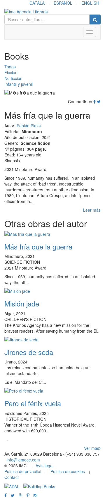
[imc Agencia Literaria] (52, 12)
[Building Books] (39, 486)
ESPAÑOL (63, 3)
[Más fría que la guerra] (52, 234)
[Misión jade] (52, 291)
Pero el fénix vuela (32, 403)
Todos (10, 66)
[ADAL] (11, 486)
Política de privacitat (22, 471)
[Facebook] (94, 101)
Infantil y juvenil (18, 84)
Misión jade (21, 303)
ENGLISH (90, 3)
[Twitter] (99, 101)
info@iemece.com (23, 460)
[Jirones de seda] (52, 340)
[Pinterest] (28, 495)
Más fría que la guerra (38, 246)
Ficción (11, 72)
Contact (11, 477)
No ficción (13, 78)
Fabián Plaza (29, 126)
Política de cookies (67, 471)
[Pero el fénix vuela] (52, 391)
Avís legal (44, 465)
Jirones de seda (28, 352)
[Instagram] (35, 495)
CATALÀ (37, 3)
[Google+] (20, 495)
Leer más (92, 210)
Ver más (91, 448)
